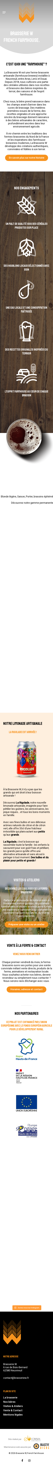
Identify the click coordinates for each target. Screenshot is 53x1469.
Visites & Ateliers (13, 1406)
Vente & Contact (12, 1410)
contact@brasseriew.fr (16, 1377)
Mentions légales (13, 1414)
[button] (4, 12)
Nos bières (9, 1401)
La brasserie (10, 1397)
